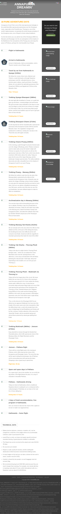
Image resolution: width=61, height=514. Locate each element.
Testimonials (39, 477)
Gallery (46, 477)
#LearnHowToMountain (28, 477)
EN (56, 2)
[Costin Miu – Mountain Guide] (30, 3)
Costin (14, 477)
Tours (18, 477)
